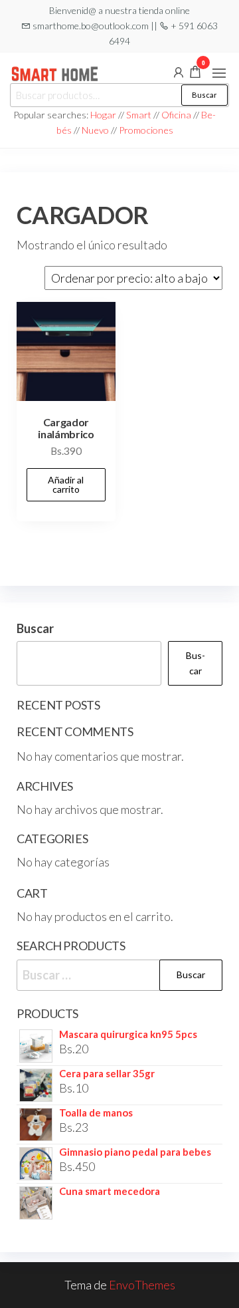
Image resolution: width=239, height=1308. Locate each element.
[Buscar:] (119, 975)
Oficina (176, 114)
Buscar (204, 94)
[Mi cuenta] (178, 71)
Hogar (104, 114)
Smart (138, 114)
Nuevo (95, 130)
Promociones (146, 130)
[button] (219, 73)
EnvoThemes (142, 1284)
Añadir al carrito (66, 484)
